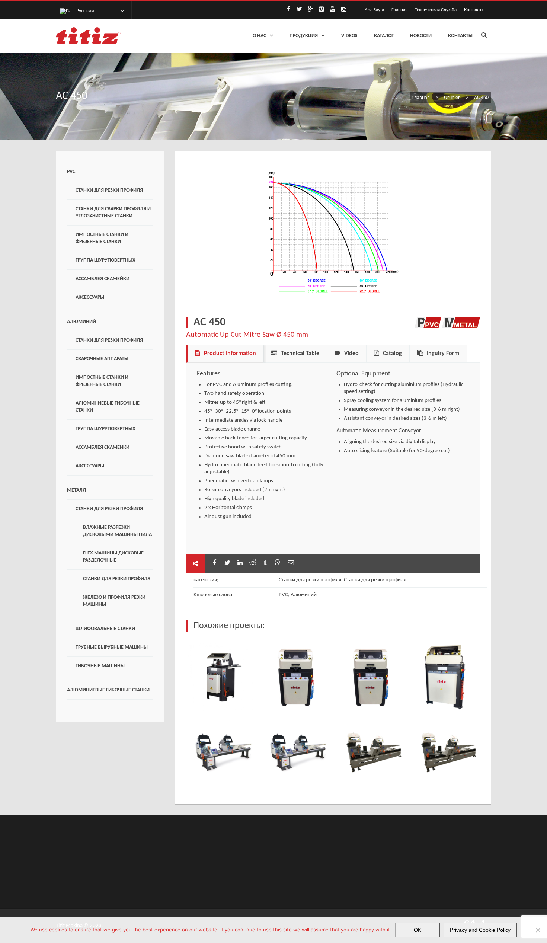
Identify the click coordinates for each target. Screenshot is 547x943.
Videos (349, 36)
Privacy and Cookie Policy (480, 930)
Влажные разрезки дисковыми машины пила (117, 531)
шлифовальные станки (105, 629)
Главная (399, 9)
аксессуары (90, 297)
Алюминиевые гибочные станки (108, 406)
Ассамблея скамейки (102, 279)
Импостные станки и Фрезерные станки (102, 238)
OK (417, 930)
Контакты (473, 9)
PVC (71, 172)
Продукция (304, 36)
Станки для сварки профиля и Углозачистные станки (113, 212)
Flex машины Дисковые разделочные (113, 556)
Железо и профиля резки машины (114, 601)
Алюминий (81, 322)
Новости (421, 36)
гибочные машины (100, 666)
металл (76, 490)
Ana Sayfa (374, 9)
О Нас (259, 36)
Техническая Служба (436, 9)
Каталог (384, 36)
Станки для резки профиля (109, 190)
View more (221, 677)
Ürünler (452, 97)
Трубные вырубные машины (112, 647)
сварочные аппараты (102, 359)
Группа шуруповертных (105, 260)
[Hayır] (537, 930)
